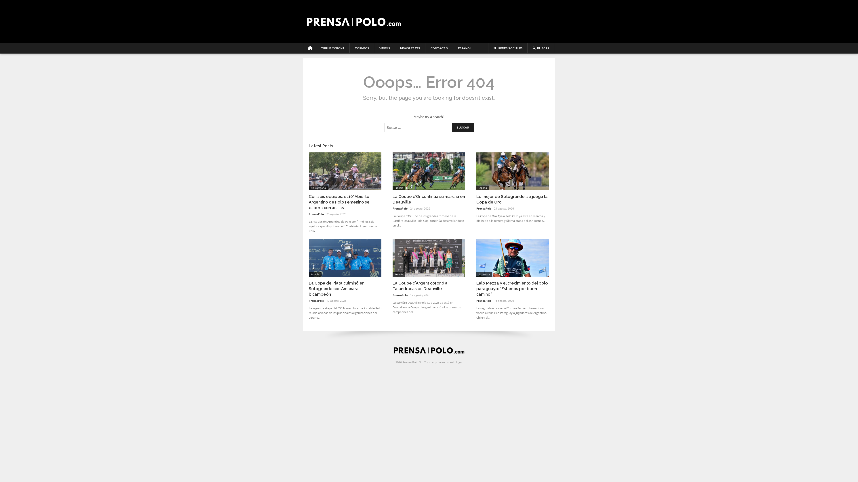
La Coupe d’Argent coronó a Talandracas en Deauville (420, 286)
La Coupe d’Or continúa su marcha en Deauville (429, 199)
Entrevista (484, 274)
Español (464, 48)
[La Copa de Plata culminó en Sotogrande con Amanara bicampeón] (345, 257)
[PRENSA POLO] (429, 21)
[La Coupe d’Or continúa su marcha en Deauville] (429, 171)
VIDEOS (384, 48)
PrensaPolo (316, 214)
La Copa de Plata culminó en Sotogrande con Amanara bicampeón (336, 289)
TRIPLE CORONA (333, 48)
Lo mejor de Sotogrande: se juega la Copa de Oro (512, 199)
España (483, 187)
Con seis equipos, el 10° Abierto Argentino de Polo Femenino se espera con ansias (339, 202)
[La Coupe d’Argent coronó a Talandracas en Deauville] (429, 257)
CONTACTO (439, 48)
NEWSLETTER (410, 48)
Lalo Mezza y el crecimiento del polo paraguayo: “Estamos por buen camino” (512, 289)
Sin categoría (318, 187)
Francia (399, 187)
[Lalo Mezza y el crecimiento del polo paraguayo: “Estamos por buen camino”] (512, 257)
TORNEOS (362, 48)
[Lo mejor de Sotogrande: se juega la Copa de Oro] (512, 171)
